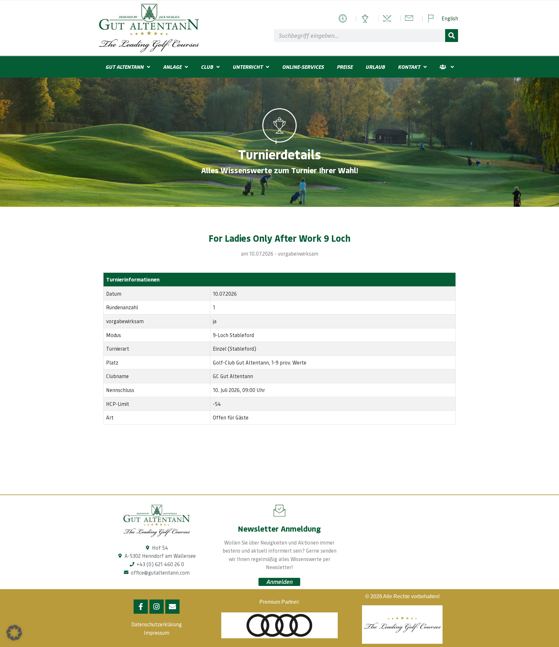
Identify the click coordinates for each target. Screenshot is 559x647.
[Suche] (451, 35)
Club (207, 66)
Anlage (172, 66)
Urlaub (375, 66)
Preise (345, 66)
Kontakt (409, 66)
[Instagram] (156, 606)
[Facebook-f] (141, 606)
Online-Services (303, 66)
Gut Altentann (124, 66)
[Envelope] (172, 606)
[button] (14, 633)
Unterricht (248, 66)
